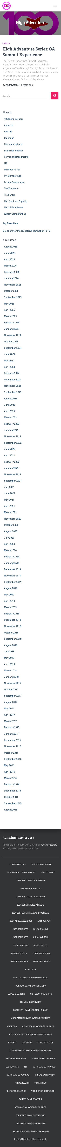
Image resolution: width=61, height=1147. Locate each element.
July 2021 (9, 487)
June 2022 (9, 449)
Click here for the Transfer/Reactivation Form (26, 231)
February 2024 (11, 373)
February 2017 (11, 727)
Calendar (9, 138)
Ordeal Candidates (14, 182)
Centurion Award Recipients (30, 1123)
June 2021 (9, 493)
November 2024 (12, 335)
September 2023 (12, 392)
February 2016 (11, 784)
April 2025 (9, 310)
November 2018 (12, 626)
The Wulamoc (11, 188)
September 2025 (12, 297)
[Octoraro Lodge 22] (7, 6)
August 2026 (10, 246)
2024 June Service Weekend (30, 905)
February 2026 (11, 272)
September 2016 (12, 759)
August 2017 (10, 702)
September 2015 (12, 803)
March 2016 (10, 778)
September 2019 (12, 582)
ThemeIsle (41, 1139)
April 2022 (9, 455)
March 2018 (10, 670)
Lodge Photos (21, 945)
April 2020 (9, 544)
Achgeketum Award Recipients (38, 1026)
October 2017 (11, 689)
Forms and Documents (16, 157)
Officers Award (41, 961)
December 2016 (12, 740)
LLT (5, 163)
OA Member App (12, 176)
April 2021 (9, 506)
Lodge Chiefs (12, 1067)
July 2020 (9, 537)
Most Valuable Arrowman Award (30, 978)
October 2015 (11, 797)
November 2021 (12, 474)
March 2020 (10, 550)
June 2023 (9, 405)
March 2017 (10, 721)
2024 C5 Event (44, 921)
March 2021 (10, 512)
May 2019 (9, 594)
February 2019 (11, 613)
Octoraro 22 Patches (44, 1067)
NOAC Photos (40, 945)
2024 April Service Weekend (30, 897)
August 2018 (10, 645)
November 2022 (12, 436)
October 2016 (11, 752)
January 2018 (11, 677)
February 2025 (11, 322)
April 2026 (9, 259)
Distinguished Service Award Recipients (30, 1050)
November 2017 (12, 683)
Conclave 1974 (45, 1042)
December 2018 (12, 620)
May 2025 (9, 303)
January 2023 (11, 430)
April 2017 (9, 714)
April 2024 (9, 367)
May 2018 (9, 658)
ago (26, 85)
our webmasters (48, 844)
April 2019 (9, 601)
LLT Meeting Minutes (30, 1002)
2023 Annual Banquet (30, 889)
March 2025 (10, 316)
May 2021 (9, 499)
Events (6, 43)
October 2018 (11, 632)
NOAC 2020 (30, 970)
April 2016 (9, 772)
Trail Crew (9, 195)
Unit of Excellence (13, 207)
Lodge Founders (19, 961)
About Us (9, 125)
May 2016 (9, 765)
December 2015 (12, 790)
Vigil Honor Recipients (42, 1091)
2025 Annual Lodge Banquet (20, 872)
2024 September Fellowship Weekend (30, 913)
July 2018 (9, 651)
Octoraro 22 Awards (18, 1075)
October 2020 (11, 525)
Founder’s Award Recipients (30, 1115)
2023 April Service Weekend (30, 880)
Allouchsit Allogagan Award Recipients (30, 1034)
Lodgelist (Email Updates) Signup (30, 1010)
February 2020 (11, 556)
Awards (8, 131)
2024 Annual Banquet (21, 921)
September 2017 (12, 695)
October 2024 (11, 341)
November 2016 (12, 746)
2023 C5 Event (48, 872)
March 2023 (10, 417)
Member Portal (12, 169)
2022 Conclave (40, 929)
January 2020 (11, 563)
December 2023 (12, 379)
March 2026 (10, 265)
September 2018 (12, 639)
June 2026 (9, 253)
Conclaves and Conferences (30, 986)
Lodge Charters (16, 994)
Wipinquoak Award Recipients (30, 1107)
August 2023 (10, 398)
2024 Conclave (20, 937)
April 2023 (9, 411)
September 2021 (12, 480)
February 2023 (11, 424)
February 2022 (11, 462)
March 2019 (10, 607)
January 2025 (11, 329)
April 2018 (9, 664)
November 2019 (12, 575)
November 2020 (12, 518)
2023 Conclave (20, 929)
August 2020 (10, 531)
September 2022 (12, 443)
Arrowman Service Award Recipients (30, 1018)
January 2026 (11, 278)
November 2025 (12, 284)
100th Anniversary (13, 119)
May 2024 (9, 360)
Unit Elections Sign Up (15, 201)
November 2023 (12, 386)
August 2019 (10, 588)
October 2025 (11, 291)
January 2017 (11, 733)
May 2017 (9, 708)
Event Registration (13, 150)
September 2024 (12, 348)
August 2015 (10, 809)
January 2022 (11, 468)
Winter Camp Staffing (15, 214)
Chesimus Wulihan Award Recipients (30, 1131)
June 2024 (9, 354)
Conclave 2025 (40, 937)
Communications (13, 144)
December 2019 (12, 569)
